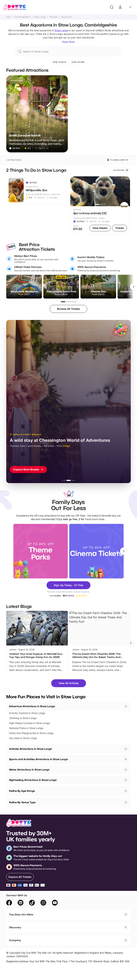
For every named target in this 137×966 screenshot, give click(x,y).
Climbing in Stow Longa (23, 718)
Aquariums (66, 17)
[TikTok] (32, 903)
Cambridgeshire (22, 17)
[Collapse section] (126, 706)
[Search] (112, 7)
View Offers (78, 62)
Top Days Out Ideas (21, 914)
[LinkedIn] (20, 903)
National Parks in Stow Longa (26, 728)
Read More (68, 41)
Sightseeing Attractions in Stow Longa (33, 779)
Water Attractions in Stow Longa (29, 769)
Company (15, 940)
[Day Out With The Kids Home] (14, 7)
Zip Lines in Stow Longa (23, 738)
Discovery (15, 927)
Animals (53, 17)
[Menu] (130, 7)
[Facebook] (9, 903)
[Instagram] (43, 903)
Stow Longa (40, 17)
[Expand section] (126, 748)
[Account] (120, 7)
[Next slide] (123, 551)
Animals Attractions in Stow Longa (30, 748)
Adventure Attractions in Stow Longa (32, 706)
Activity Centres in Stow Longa (27, 713)
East (8, 17)
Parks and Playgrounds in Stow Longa (31, 733)
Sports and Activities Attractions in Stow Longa (38, 759)
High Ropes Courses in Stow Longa (29, 723)
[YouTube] (55, 903)
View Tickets (59, 62)
